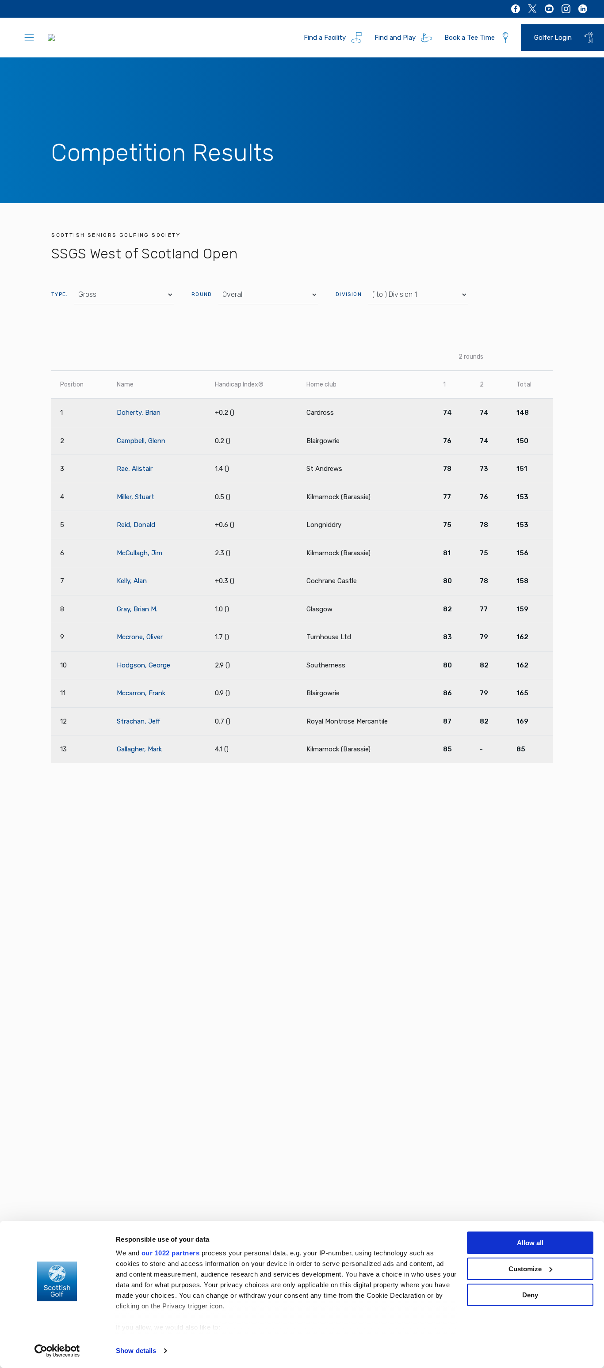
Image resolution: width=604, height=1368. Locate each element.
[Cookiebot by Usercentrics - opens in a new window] (57, 1350)
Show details (136, 1350)
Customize (525, 1269)
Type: (59, 294)
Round (201, 294)
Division (349, 294)
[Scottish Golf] (87, 37)
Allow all (530, 1243)
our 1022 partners (170, 1253)
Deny (530, 1295)
